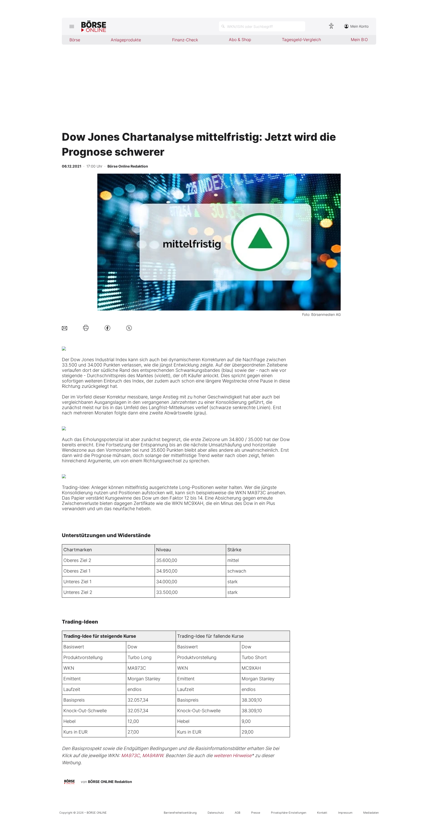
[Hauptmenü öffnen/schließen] (71, 26)
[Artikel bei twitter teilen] (129, 328)
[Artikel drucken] (86, 328)
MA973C (136, 668)
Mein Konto (359, 26)
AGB (237, 812)
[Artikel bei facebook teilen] (107, 328)
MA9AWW (152, 755)
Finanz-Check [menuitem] (185, 39)
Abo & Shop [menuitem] (240, 39)
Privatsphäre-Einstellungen (288, 812)
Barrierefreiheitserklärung (180, 812)
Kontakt (322, 812)
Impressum (345, 812)
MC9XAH (251, 668)
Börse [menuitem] (74, 39)
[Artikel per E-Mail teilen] (64, 328)
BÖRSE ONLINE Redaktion (110, 781)
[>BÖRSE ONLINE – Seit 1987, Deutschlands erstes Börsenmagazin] (93, 26)
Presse (255, 812)
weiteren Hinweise (232, 755)
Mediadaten (371, 812)
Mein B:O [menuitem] (359, 39)
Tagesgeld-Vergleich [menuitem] (301, 39)
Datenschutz (216, 812)
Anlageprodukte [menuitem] (126, 39)
